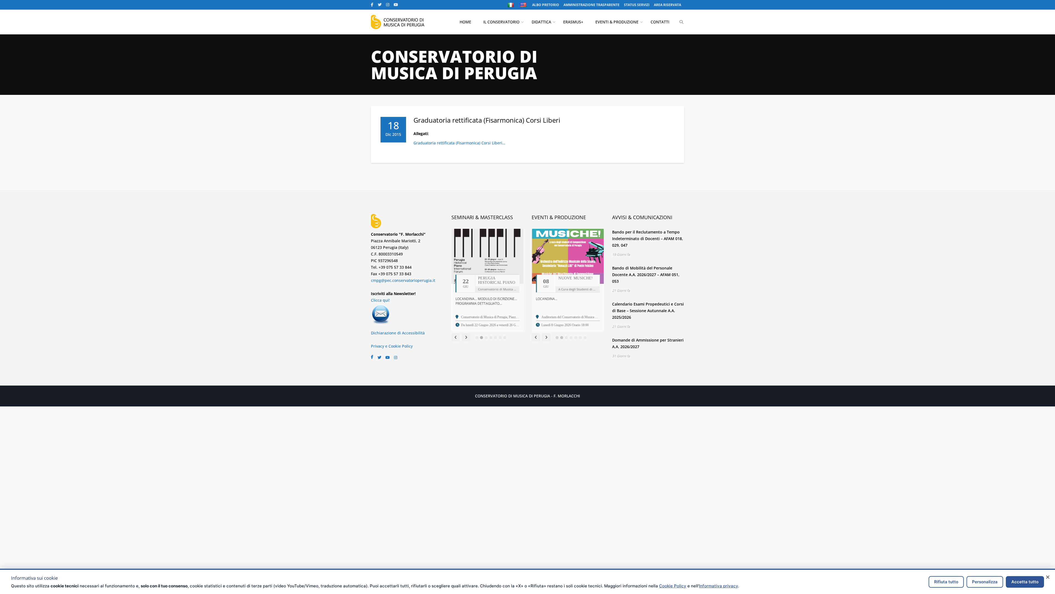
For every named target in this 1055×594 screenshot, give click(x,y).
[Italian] (511, 5)
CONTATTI (660, 21)
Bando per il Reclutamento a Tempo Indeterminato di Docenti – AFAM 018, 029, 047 (647, 238)
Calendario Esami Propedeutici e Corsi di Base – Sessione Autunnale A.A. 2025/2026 (648, 310)
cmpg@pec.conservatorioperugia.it (403, 280)
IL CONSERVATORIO (501, 21)
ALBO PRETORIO (545, 4)
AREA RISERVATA (667, 4)
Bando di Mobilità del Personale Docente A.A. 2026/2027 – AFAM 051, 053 (645, 274)
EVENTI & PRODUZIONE (616, 21)
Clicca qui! (380, 300)
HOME (465, 21)
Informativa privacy (718, 585)
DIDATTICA (541, 21)
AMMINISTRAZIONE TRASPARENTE (591, 4)
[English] (524, 5)
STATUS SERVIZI (636, 4)
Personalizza (985, 581)
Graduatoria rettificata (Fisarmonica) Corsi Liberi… (459, 142)
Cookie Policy (672, 585)
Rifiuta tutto (946, 581)
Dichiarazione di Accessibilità (398, 333)
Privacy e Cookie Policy (392, 346)
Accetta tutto (1025, 581)
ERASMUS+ (573, 21)
